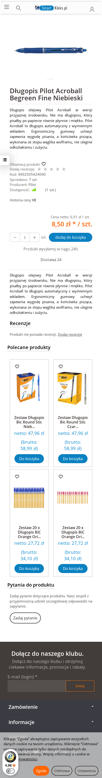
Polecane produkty (29, 347)
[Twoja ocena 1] (39, 169)
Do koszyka (29, 458)
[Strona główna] (51, 7)
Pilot (32, 184)
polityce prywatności (20, 759)
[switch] (10, 771)
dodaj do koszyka (70, 237)
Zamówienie (23, 707)
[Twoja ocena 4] (58, 169)
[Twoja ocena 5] (64, 169)
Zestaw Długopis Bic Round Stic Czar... (73, 422)
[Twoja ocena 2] (45, 169)
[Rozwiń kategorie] (6, 7)
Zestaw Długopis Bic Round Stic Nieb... (29, 422)
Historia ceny (21, 200)
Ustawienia (87, 770)
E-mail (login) (21, 677)
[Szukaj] (18, 7)
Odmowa (62, 770)
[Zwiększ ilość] (15, 237)
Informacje (21, 722)
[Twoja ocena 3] (51, 169)
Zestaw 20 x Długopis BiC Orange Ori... (29, 532)
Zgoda (41, 770)
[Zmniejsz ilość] (34, 237)
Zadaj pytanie (25, 618)
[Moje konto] (92, 8)
